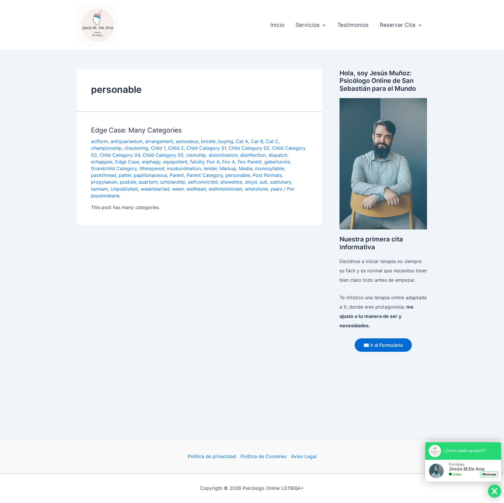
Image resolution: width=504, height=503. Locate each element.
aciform (99, 141)
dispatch (277, 155)
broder (208, 141)
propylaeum (104, 182)
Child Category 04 (119, 155)
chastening (136, 148)
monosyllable (269, 168)
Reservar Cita (397, 25)
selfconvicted (203, 182)
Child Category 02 (249, 148)
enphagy (151, 162)
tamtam (99, 189)
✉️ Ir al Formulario (383, 345)
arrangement (159, 141)
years (276, 189)
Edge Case (127, 162)
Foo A (213, 162)
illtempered (151, 168)
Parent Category (205, 175)
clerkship (196, 155)
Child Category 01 (206, 148)
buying (225, 141)
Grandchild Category (114, 168)
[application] (323, 25)
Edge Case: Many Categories (136, 130)
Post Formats (267, 175)
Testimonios (353, 25)
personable (237, 175)
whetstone (256, 189)
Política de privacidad (212, 456)
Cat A (242, 141)
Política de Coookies (263, 456)
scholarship (172, 182)
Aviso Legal (303, 456)
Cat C (272, 141)
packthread (103, 175)
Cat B (257, 141)
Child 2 (176, 148)
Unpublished (124, 189)
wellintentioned (225, 189)
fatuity (197, 162)
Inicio (277, 25)
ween (178, 189)
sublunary (280, 182)
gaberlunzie (277, 162)
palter (125, 175)
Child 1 (158, 148)
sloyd (251, 182)
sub (263, 182)
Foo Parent (250, 162)
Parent (177, 175)
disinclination (223, 155)
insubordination (184, 168)
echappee (102, 162)
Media (245, 168)
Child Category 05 (163, 155)
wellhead (196, 189)
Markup (228, 168)
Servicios (307, 25)
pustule (128, 182)
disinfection (253, 155)
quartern (148, 182)
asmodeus (187, 141)
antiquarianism (127, 141)
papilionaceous (150, 175)
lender (210, 168)
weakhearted (155, 189)
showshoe (231, 182)
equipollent (175, 162)
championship (106, 148)
